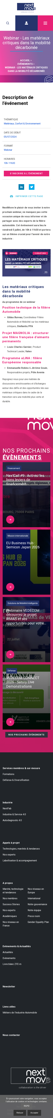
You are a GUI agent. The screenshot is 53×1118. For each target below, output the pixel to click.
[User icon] (26, 23)
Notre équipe (34, 910)
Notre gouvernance (37, 904)
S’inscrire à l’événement (26, 173)
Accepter (34, 1113)
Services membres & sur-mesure (21, 768)
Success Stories (11, 904)
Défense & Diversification (16, 780)
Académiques (10, 916)
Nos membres (10, 898)
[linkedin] (21, 187)
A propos (8, 883)
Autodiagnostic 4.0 (12, 820)
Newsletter (9, 986)
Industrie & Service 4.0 (14, 814)
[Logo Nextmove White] (30, 1078)
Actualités (8, 952)
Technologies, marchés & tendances (21, 848)
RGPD (26, 1106)
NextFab (7, 808)
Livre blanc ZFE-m (12, 964)
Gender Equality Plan (38, 922)
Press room (34, 916)
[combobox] (7, 23)
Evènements (9, 958)
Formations (8, 774)
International (34, 898)
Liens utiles (9, 1006)
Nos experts (9, 854)
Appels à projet (11, 842)
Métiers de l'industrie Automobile (20, 1012)
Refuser (19, 1113)
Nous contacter (11, 1035)
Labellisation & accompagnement (20, 860)
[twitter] (31, 187)
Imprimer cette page (29, 196)
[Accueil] (26, 7)
